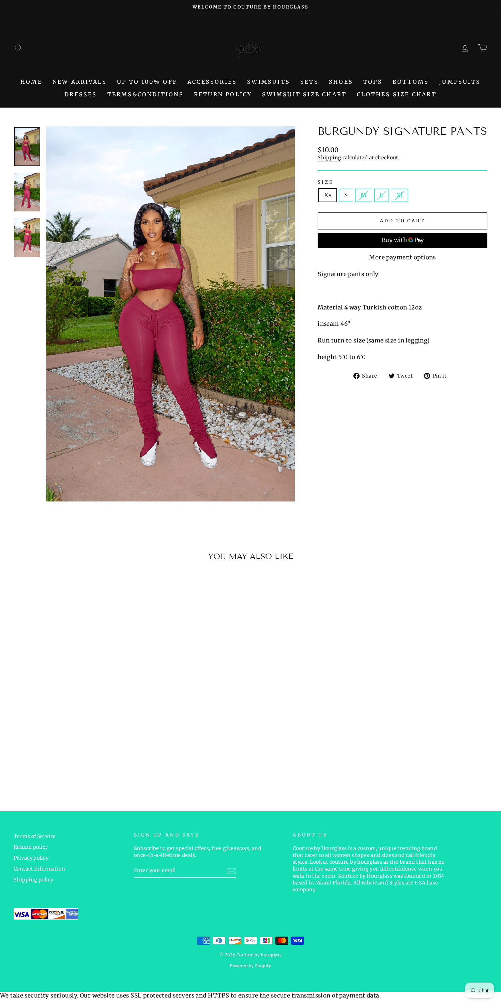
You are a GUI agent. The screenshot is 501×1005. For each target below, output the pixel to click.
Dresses (80, 94)
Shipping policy (33, 880)
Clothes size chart (397, 94)
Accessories (212, 81)
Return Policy (223, 94)
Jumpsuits (460, 81)
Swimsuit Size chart (304, 94)
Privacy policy (31, 858)
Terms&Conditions (145, 94)
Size (326, 182)
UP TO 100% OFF (147, 81)
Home (31, 81)
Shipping (329, 158)
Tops (372, 81)
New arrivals (79, 81)
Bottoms (411, 81)
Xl (399, 195)
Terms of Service (35, 836)
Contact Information (39, 869)
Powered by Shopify (250, 965)
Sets (309, 81)
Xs (327, 195)
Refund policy (31, 847)
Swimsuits (268, 81)
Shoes (341, 81)
